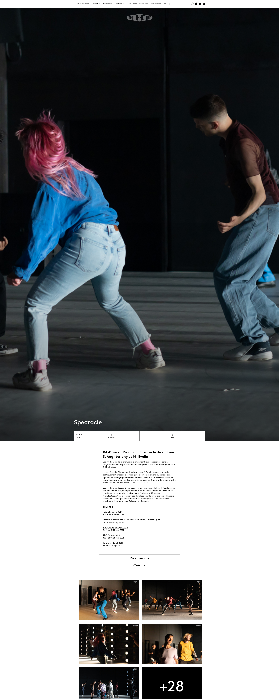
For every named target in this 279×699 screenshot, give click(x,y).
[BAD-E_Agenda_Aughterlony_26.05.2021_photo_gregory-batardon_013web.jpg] (172, 600)
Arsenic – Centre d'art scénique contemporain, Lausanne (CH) (132, 519)
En (174, 4)
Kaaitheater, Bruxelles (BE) (115, 527)
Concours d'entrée (158, 4)
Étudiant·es (119, 4)
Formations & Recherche (102, 4)
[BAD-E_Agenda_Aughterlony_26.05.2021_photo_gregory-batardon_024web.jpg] (172, 644)
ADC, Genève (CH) (111, 535)
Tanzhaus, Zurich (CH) (113, 543)
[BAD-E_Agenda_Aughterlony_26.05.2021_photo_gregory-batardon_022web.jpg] (109, 644)
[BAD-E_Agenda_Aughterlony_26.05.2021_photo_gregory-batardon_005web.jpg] (109, 600)
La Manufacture (82, 4)
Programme (139, 558)
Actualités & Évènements (138, 4)
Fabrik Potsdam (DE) (112, 512)
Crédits (139, 565)
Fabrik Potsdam (163, 488)
